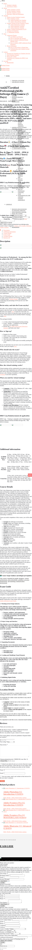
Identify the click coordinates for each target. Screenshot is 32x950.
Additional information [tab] (9, 231)
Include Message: (4, 879)
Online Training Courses (13, 9)
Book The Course (11, 56)
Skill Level (3, 930)
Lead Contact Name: (6, 919)
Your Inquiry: (4, 902)
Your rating (3, 742)
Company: (3, 925)
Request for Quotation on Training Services (18, 53)
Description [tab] (6, 230)
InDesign (28, 226)
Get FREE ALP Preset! (16, 37)
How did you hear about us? (7, 939)
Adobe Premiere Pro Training (18, 20)
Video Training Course (13, 18)
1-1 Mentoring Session (13, 32)
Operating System (5, 933)
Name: (2, 895)
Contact (5, 52)
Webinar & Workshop (13, 31)
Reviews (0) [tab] (6, 237)
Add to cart (3, 222)
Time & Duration (7, 217)
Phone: (2, 898)
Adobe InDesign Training (17, 27)
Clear (25, 219)
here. (5, 316)
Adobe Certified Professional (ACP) (16, 29)
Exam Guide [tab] (6, 234)
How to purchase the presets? (18, 38)
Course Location (5, 929)
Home (5, 3)
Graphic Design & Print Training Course (18, 23)
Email (2, 773)
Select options (22, 797)
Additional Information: (6, 937)
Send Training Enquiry (13, 55)
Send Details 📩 (5, 881)
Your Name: (4, 873)
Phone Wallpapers (12, 46)
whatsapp (2, 374)
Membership (10, 62)
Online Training (4, 227)
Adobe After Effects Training (18, 21)
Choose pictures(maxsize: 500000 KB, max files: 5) (14, 759)
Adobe (24, 226)
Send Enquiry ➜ (5, 904)
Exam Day (7, 219)
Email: (2, 897)
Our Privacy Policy (12, 6)
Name (2, 770)
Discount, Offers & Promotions (15, 14)
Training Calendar (12, 5)
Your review (4, 744)
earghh (6, 846)
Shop (4, 34)
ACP (20, 226)
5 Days (16, 226)
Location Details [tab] (7, 236)
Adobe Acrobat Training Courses (16, 17)
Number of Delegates (6, 932)
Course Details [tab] (7, 233)
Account (5, 61)
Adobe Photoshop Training (17, 24)
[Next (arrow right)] (2, 949)
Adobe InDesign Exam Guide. (8, 601)
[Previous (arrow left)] (0, 949)
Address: (2, 927)
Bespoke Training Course (14, 12)
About (5, 8)
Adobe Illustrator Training (17, 26)
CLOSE (2, 882)
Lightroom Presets (12, 35)
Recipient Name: (5, 875)
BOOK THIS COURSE (6, 940)
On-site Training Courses (13, 11)
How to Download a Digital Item (19, 47)
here (13, 311)
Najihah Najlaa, (13, 299)
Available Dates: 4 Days (7, 215)
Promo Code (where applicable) (8, 935)
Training (5, 15)
